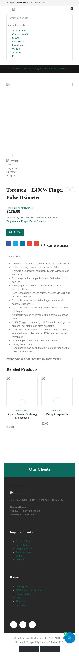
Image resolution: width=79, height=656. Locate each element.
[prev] (67, 189)
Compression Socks (22, 34)
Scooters (16, 52)
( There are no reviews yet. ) (20, 208)
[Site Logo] (21, 10)
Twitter (15, 243)
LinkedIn (22, 243)
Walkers (16, 49)
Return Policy (23, 545)
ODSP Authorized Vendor (28, 590)
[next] (72, 189)
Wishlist (20, 556)
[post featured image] (22, 391)
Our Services (22, 605)
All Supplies (22, 586)
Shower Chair (19, 30)
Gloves (15, 38)
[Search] (68, 17)
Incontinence (18, 45)
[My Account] (65, 10)
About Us (20, 601)
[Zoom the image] (17, 493)
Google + (29, 243)
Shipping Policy (24, 548)
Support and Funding (26, 594)
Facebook (8, 243)
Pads (14, 56)
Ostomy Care (18, 41)
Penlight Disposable (57, 414)
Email (36, 243)
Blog (18, 597)
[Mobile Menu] (9, 10)
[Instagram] (32, 624)
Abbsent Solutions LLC (52, 642)
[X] (22, 624)
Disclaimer (21, 559)
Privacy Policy (23, 541)
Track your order (24, 552)
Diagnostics (13, 221)
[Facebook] (13, 624)
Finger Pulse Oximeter (34, 221)
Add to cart (15, 232)
